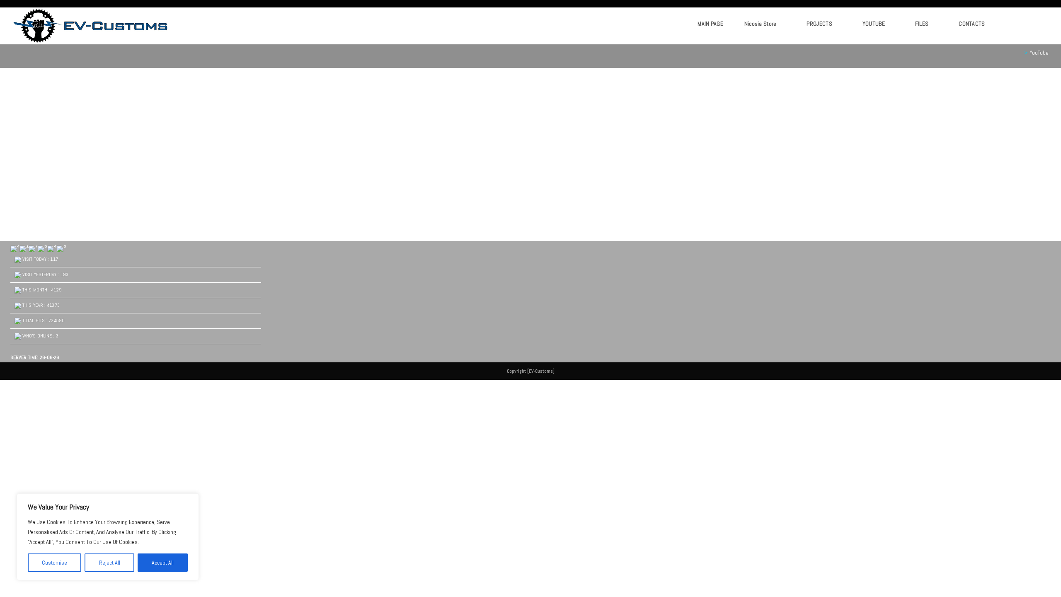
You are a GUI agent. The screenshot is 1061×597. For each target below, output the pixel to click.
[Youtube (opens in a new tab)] (1029, 24)
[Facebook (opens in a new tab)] (1019, 24)
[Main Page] (1019, 52)
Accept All (163, 562)
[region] (108, 536)
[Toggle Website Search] (1004, 23)
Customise (54, 562)
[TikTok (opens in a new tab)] (1049, 24)
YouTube (1039, 52)
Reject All (109, 562)
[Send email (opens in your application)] (1039, 24)
